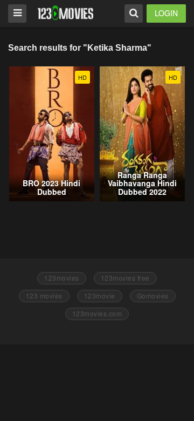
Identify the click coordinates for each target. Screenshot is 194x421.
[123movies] (65, 12)
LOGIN (166, 13)
